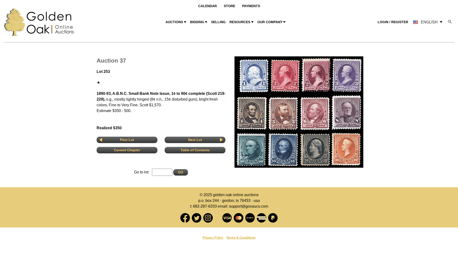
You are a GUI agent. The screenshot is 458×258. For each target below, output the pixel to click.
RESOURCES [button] (239, 22)
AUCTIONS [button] (174, 22)
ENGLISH (429, 22)
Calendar (207, 6)
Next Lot (195, 140)
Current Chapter (127, 150)
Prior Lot (127, 140)
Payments (251, 6)
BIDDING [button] (197, 22)
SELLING (218, 22)
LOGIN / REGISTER (393, 22)
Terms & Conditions (240, 237)
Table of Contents (195, 150)
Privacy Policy (213, 237)
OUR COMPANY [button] (269, 22)
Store (229, 6)
